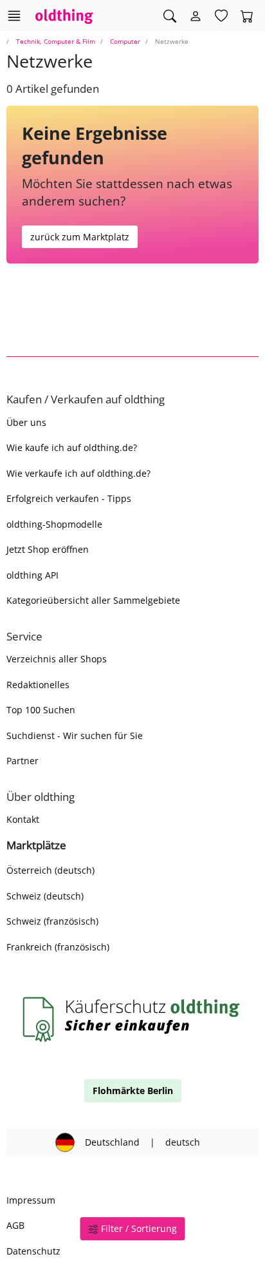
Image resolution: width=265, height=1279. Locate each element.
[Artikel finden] (169, 16)
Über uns (26, 422)
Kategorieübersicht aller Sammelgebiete (93, 600)
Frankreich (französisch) (57, 947)
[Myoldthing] (195, 16)
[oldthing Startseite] (64, 16)
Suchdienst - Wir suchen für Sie (74, 735)
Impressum (30, 1200)
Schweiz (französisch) (52, 921)
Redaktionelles (37, 684)
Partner (22, 761)
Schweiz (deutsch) (45, 896)
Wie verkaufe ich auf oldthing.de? (78, 473)
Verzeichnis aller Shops (56, 659)
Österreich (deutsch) (50, 870)
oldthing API (32, 575)
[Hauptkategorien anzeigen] (14, 16)
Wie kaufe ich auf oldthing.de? (71, 447)
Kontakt (22, 819)
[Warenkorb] (247, 16)
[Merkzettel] (221, 16)
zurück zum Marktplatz (79, 237)
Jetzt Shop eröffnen (47, 549)
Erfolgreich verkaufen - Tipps (68, 498)
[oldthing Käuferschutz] (132, 1019)
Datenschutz (33, 1251)
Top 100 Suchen (40, 710)
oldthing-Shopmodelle (54, 524)
